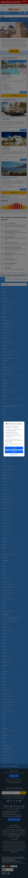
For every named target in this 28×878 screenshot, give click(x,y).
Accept (14, 448)
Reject (14, 451)
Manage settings (13, 454)
